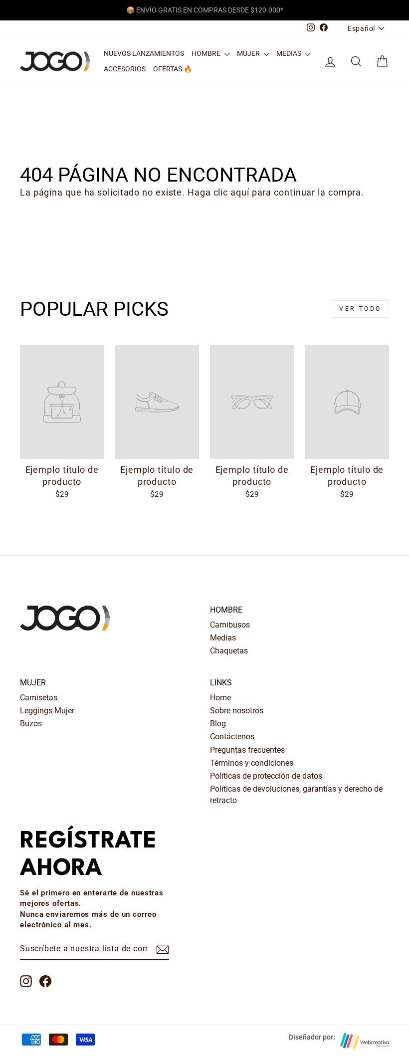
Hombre (207, 53)
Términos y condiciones (251, 763)
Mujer (249, 53)
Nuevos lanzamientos (144, 53)
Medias (289, 53)
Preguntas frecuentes (247, 750)
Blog (218, 723)
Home (220, 697)
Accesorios (125, 69)
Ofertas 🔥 (172, 69)
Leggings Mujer (47, 710)
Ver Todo (360, 308)
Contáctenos (232, 736)
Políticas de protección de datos (266, 776)
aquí (239, 192)
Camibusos (230, 625)
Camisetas (38, 697)
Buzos (31, 723)
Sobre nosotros (236, 710)
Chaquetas (229, 650)
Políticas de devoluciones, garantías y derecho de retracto (296, 794)
